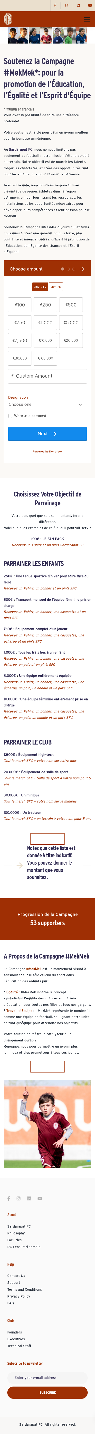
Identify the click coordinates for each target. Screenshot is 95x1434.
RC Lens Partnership (23, 1247)
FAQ (10, 1303)
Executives (16, 1339)
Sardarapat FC (19, 1226)
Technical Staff (19, 1346)
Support (13, 1283)
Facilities (14, 1240)
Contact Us (16, 1276)
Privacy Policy (18, 1296)
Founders (14, 1332)
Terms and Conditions (24, 1289)
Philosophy (16, 1233)
